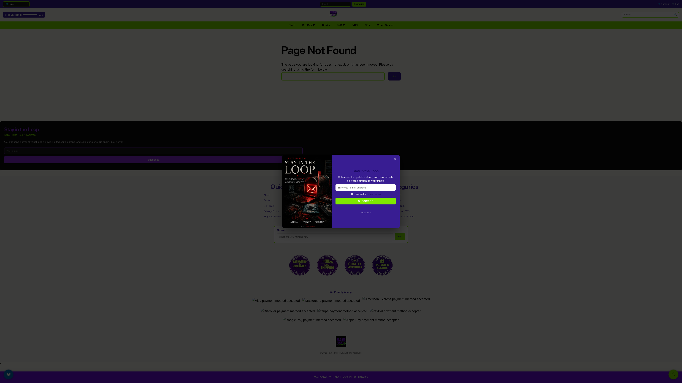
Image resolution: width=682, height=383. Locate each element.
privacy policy (374, 194)
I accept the (368, 194)
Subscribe (365, 201)
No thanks (366, 212)
